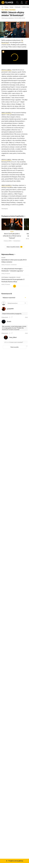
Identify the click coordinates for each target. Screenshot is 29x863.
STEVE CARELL (6, 70)
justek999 (10, 309)
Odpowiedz (4, 317)
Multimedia (17, 7)
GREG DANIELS (6, 112)
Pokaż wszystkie (15, 347)
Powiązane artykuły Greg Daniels (12, 216)
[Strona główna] (2, 7)
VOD (2, 10)
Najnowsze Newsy (7, 254)
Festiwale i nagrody (8, 277)
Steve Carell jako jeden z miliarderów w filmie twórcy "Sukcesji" (12, 236)
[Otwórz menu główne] (26, 2)
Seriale (11, 7)
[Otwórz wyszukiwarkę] (17, 2)
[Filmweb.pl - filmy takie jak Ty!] (7, 2)
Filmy (3, 257)
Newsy (6, 7)
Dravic (9, 321)
